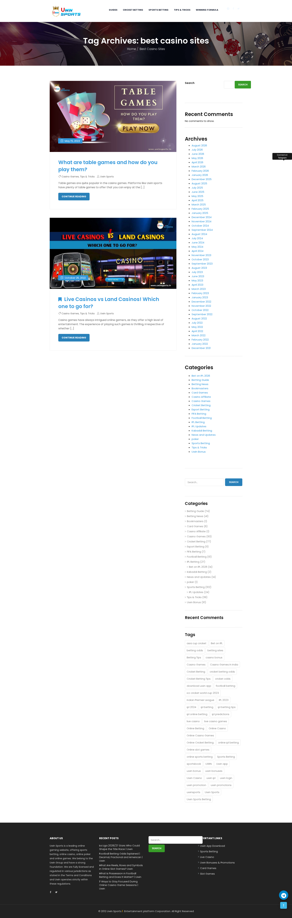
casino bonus (214, 657)
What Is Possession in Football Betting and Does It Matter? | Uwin (120, 875)
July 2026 (197, 149)
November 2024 (201, 221)
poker (195, 439)
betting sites (215, 650)
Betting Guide (200, 380)
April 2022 (197, 331)
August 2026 (199, 145)
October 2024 (200, 225)
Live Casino (207, 857)
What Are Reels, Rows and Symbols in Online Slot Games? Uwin (121, 867)
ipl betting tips (227, 707)
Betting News (200, 384)
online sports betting (200, 756)
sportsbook (194, 764)
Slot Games (207, 873)
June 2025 (198, 192)
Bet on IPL (217, 643)
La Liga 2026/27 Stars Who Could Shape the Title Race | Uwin (119, 847)
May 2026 (197, 158)
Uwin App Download (212, 846)
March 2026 (199, 166)
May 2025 (197, 196)
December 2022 (201, 301)
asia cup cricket (196, 643)
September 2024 (202, 230)
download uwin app (199, 686)
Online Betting (195, 728)
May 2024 (197, 246)
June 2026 (198, 154)
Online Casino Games (200, 735)
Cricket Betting (133, 9)
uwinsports (193, 792)
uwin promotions (221, 785)
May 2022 (197, 327)
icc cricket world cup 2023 (203, 693)
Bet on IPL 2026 (201, 375)
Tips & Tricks (182, 9)
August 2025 (199, 183)
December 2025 (202, 179)
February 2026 (200, 171)
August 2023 (199, 268)
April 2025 (197, 200)
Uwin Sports (107, 176)
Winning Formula (207, 9)
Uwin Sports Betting (199, 799)
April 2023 (197, 284)
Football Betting (202, 418)
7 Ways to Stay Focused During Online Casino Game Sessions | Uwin (118, 885)
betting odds (195, 650)
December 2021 (201, 348)
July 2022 (197, 322)
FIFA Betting (199, 413)
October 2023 (200, 259)
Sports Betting (158, 9)
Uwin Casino (194, 778)
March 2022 (198, 335)
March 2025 (199, 204)
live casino (193, 721)
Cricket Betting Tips (199, 678)
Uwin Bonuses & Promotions (217, 862)
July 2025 (197, 187)
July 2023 (197, 272)
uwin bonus (194, 771)
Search (189, 83)
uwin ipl (210, 778)
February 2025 (200, 209)
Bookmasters (200, 388)
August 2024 (199, 234)
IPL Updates (199, 426)
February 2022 (200, 339)
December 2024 (202, 217)
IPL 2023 (223, 700)
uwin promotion (196, 785)
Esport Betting (201, 409)
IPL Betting (198, 422)
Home (131, 49)
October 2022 (200, 310)
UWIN (208, 764)
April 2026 (197, 162)
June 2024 (198, 242)
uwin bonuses (213, 771)
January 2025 (200, 213)
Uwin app (222, 764)
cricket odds (222, 678)
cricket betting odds (222, 671)
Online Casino (217, 728)
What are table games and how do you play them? (107, 166)
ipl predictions (220, 714)
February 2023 (200, 293)
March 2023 (199, 289)
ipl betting (207, 707)
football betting (225, 686)
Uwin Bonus (199, 451)
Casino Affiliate (201, 397)
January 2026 (200, 175)
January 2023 (200, 297)
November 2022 (201, 306)
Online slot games (198, 749)
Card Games (200, 392)
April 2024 (197, 251)
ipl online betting (197, 714)
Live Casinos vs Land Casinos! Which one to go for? (108, 303)
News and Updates (204, 435)
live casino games (215, 721)
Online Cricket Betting (200, 742)
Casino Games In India (224, 664)
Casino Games (70, 176)
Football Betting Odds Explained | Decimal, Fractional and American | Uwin (120, 857)
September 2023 (202, 263)
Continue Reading (74, 196)
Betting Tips (194, 657)
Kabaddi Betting (202, 430)
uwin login (226, 778)
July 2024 (197, 238)
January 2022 (200, 344)
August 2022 (199, 318)
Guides (113, 9)
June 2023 (198, 276)
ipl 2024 (191, 707)
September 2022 (202, 314)
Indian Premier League (200, 700)
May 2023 (197, 280)
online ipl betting (228, 742)
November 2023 (201, 255)
